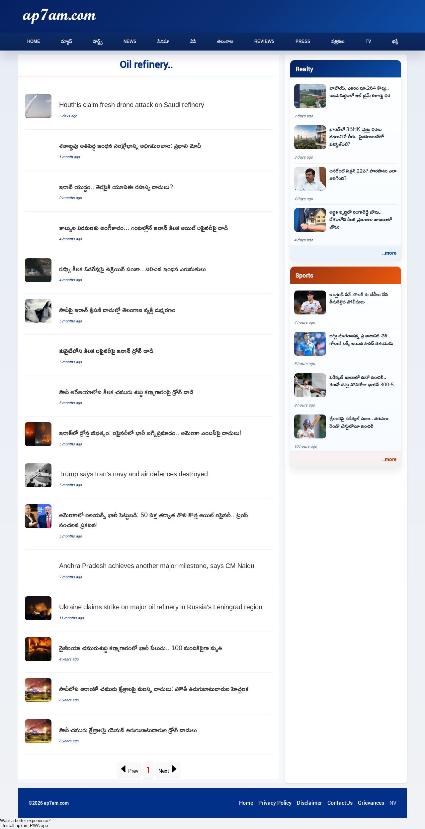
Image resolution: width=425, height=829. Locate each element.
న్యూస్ (66, 41)
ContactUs (340, 802)
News (130, 41)
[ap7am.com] (59, 16)
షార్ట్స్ (98, 41)
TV (368, 41)
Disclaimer (309, 802)
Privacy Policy (275, 802)
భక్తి (395, 41)
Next (163, 770)
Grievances (371, 802)
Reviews (264, 41)
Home (33, 41)
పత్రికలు (338, 41)
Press (303, 41)
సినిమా (163, 41)
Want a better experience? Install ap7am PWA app (25, 823)
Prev (133, 770)
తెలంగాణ (225, 41)
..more (389, 252)
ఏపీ (193, 41)
